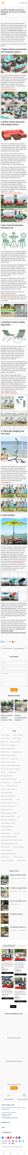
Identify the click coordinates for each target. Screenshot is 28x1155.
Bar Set (3, 772)
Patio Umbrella (5, 847)
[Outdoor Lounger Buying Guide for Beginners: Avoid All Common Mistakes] (21, 706)
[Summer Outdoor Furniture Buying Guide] (5, 918)
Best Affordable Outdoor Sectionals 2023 (20, 648)
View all (13, 1006)
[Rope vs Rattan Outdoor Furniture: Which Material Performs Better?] (7, 706)
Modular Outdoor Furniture (9, 813)
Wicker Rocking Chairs (7, 816)
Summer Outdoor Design (8, 837)
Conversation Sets (12, 786)
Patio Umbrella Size (7, 799)
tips (19, 816)
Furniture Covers (15, 742)
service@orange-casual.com (10, 1117)
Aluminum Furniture (7, 850)
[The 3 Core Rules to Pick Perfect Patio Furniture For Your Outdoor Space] (5, 905)
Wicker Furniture (18, 857)
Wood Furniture (5, 738)
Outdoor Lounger (17, 735)
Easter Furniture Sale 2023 (9, 779)
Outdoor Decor (5, 857)
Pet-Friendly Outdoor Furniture (10, 769)
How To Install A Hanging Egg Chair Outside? (7, 648)
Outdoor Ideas (21, 860)
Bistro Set (17, 833)
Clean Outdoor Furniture (8, 823)
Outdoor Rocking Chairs (8, 796)
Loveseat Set (14, 759)
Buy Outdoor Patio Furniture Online (11, 840)
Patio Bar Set (12, 772)
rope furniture (5, 735)
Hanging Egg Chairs (7, 826)
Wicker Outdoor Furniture (8, 854)
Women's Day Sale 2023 (8, 762)
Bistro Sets (4, 742)
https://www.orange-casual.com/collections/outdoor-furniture (13, 631)
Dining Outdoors (6, 833)
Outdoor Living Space (7, 860)
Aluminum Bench (17, 752)
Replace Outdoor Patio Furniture (11, 765)
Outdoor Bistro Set (6, 810)
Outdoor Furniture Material (9, 843)
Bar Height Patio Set (7, 776)
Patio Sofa (4, 759)
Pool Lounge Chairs (6, 793)
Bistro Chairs (17, 738)
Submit (14, 690)
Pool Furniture (5, 752)
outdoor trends (5, 782)
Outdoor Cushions (6, 830)
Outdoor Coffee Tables (8, 789)
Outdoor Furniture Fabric (8, 755)
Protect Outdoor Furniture (9, 803)
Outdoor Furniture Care (8, 806)
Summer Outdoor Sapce (8, 820)
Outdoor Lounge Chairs (8, 748)
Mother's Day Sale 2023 (8, 745)
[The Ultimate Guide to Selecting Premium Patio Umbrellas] (5, 931)
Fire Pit (18, 799)
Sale (2, 786)
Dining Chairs (17, 782)
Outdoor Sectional (18, 847)
